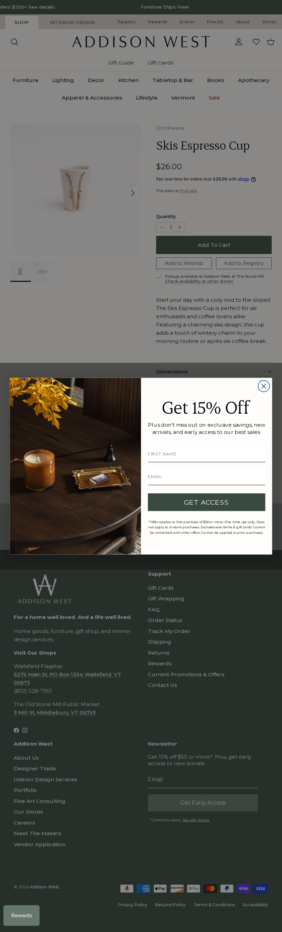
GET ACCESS (206, 502)
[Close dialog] (263, 386)
